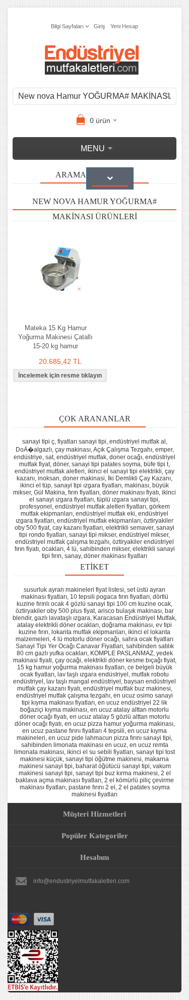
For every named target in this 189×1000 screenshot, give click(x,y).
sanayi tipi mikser (92, 534)
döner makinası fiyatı (130, 492)
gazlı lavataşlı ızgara (62, 617)
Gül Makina (49, 492)
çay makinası (73, 449)
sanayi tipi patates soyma (106, 464)
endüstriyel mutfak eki (105, 513)
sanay (73, 555)
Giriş (99, 26)
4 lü (72, 548)
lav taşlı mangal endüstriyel (83, 681)
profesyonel (36, 506)
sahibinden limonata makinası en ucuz (74, 744)
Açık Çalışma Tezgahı (122, 449)
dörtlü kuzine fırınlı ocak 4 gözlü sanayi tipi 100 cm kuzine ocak (94, 600)
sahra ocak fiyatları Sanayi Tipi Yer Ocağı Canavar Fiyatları (95, 643)
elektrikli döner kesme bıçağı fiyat (129, 660)
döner (61, 464)
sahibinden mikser (105, 548)
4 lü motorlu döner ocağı (85, 639)
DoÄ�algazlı (34, 449)
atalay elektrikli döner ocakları (58, 625)
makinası (136, 485)
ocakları (53, 548)
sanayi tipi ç (38, 441)
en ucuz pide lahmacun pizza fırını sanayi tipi (109, 737)
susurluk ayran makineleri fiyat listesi (74, 589)
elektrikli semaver (129, 527)
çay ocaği (68, 660)
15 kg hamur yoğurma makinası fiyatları (70, 667)
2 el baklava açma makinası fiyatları (93, 777)
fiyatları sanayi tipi (81, 441)
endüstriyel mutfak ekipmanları (99, 520)
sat (49, 457)
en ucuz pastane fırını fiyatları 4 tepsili (73, 730)
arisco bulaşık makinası (130, 610)
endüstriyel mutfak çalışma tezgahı (62, 541)
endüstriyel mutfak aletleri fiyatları (100, 506)
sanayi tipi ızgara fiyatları (87, 485)
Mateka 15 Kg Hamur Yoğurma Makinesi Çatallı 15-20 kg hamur (55, 337)
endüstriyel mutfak (81, 457)
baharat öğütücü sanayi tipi (113, 766)
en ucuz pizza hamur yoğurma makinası (119, 723)
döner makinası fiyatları (115, 555)
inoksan (48, 478)
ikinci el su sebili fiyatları (100, 752)
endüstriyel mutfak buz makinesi (127, 688)
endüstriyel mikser (143, 534)
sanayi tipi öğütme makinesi (104, 759)
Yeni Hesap (124, 26)
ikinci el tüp (35, 485)
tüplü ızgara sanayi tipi (127, 499)
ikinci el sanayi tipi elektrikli (125, 471)
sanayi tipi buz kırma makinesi (117, 773)
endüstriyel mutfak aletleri (50, 471)
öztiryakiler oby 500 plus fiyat (55, 610)
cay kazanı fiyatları (77, 527)
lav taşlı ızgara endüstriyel (93, 674)
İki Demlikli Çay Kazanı (139, 478)
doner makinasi (83, 478)
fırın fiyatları (83, 492)
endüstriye (28, 457)
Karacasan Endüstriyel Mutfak (134, 617)
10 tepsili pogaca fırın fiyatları (110, 596)
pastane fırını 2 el (92, 787)
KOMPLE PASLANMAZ (121, 653)
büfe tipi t (156, 464)
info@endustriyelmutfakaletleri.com (81, 881)
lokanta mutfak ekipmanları (88, 632)
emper (163, 449)
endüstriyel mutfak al (137, 441)
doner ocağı (125, 457)
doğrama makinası (127, 625)
